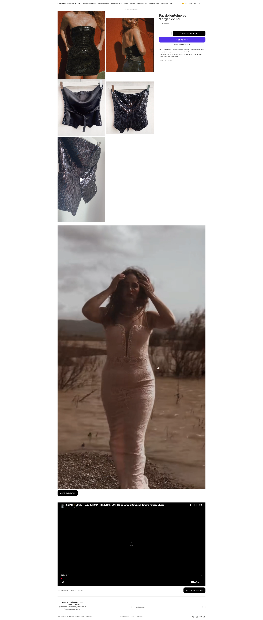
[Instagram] (197, 616)
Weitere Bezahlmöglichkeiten (182, 44)
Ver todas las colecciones (194, 590)
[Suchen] (195, 3)
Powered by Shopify (86, 616)
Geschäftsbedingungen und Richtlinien (131, 617)
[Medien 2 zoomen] (130, 45)
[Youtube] (200, 616)
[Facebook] (193, 616)
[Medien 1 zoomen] (81, 45)
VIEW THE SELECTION (67, 493)
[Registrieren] (202, 607)
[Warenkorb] (204, 3)
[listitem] (171, 3)
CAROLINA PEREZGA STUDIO (70, 616)
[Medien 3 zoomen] (81, 107)
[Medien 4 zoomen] (130, 107)
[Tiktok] (204, 616)
